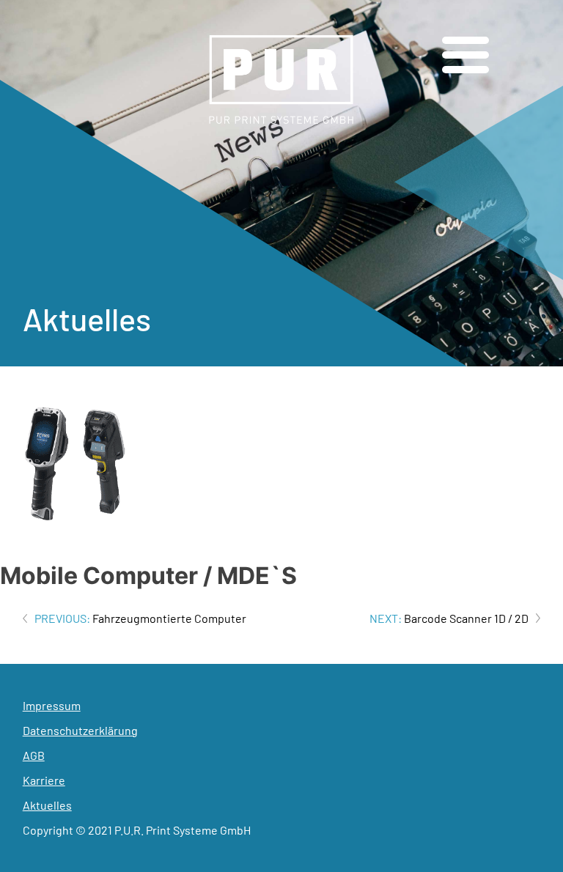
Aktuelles (47, 805)
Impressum (52, 705)
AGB (34, 755)
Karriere (44, 780)
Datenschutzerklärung (80, 730)
